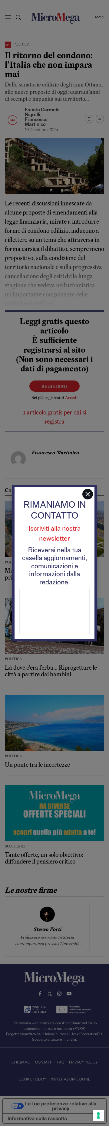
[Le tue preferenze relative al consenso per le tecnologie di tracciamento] (98, 1115)
